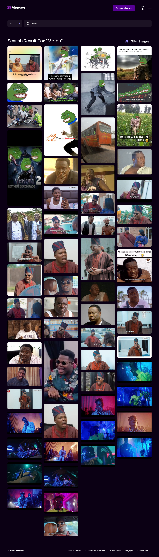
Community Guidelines (95, 551)
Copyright (128, 551)
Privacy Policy (115, 551)
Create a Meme (124, 8)
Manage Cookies (144, 551)
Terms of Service (73, 551)
